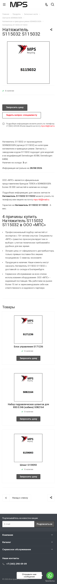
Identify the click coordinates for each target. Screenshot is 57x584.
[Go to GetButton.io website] (50, 581)
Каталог (6, 542)
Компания (7, 535)
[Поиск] (52, 4)
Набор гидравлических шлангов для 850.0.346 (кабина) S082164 (28, 406)
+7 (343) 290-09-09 (16, 564)
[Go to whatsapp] (50, 575)
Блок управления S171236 (28, 346)
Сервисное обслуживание (16, 549)
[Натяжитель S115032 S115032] (28, 62)
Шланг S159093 (28, 465)
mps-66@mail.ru (48, 126)
